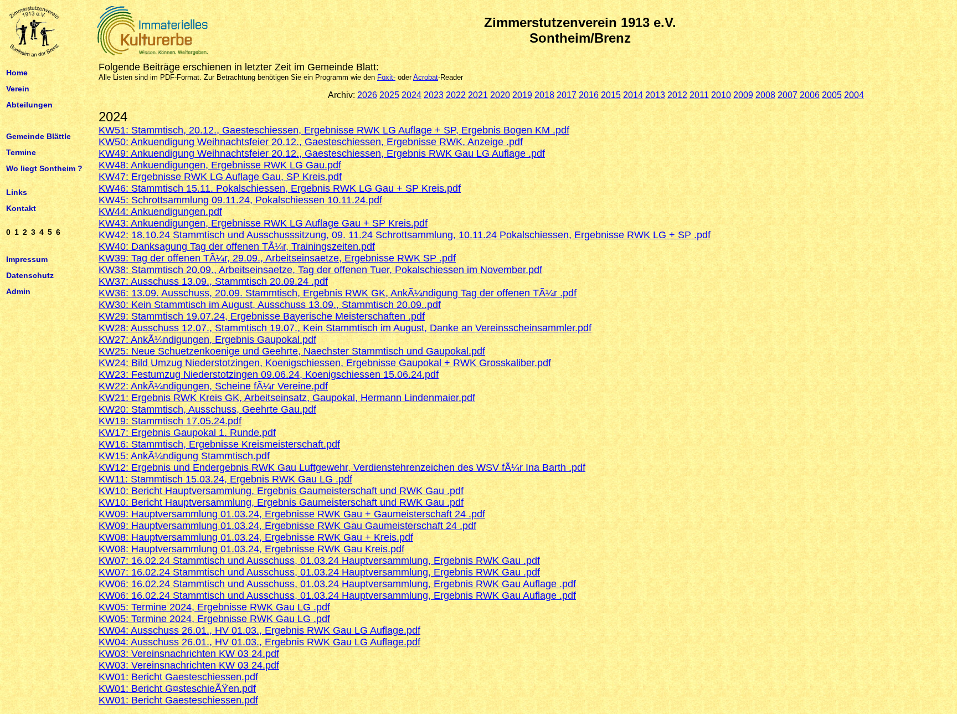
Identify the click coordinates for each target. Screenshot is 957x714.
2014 (633, 95)
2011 (699, 95)
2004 (854, 95)
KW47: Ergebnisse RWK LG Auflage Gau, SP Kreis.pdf (220, 176)
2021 (478, 95)
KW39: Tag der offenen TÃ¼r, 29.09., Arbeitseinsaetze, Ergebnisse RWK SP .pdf (277, 258)
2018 (544, 95)
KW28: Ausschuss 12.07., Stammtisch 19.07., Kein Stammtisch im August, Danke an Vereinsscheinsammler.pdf (345, 327)
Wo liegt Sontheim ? (44, 168)
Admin (18, 291)
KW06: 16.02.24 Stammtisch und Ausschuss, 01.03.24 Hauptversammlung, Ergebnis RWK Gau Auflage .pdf (337, 583)
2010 (721, 95)
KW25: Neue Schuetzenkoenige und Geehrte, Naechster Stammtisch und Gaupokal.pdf (292, 351)
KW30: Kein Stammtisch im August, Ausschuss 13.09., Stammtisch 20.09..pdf (270, 304)
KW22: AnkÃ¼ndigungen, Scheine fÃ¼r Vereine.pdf (213, 386)
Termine (21, 152)
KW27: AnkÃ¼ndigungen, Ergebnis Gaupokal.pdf (207, 339)
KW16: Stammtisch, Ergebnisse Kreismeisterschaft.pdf (219, 444)
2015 (611, 95)
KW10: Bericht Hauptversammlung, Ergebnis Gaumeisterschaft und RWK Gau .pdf (281, 490)
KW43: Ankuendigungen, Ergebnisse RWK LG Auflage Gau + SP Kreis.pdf (263, 223)
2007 (788, 95)
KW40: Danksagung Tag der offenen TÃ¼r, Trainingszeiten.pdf (237, 246)
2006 (810, 95)
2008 (765, 95)
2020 (500, 95)
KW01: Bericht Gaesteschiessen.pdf (178, 676)
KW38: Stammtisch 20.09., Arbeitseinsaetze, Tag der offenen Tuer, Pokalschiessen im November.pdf (320, 269)
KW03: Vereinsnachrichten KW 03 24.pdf (189, 653)
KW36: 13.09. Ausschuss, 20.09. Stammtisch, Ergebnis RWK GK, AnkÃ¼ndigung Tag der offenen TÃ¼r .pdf (338, 293)
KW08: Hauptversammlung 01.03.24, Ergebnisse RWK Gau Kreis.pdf (251, 548)
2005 (832, 95)
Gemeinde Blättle (38, 136)
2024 (411, 95)
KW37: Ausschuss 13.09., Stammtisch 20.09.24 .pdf (213, 281)
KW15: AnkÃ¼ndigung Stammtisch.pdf (184, 455)
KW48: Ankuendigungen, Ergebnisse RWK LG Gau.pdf (220, 165)
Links (16, 192)
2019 (522, 95)
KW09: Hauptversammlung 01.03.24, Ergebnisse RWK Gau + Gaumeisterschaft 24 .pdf (292, 514)
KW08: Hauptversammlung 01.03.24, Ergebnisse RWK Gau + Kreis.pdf (256, 537)
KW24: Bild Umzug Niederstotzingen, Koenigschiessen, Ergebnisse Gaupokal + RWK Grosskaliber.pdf (325, 362)
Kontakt (21, 208)
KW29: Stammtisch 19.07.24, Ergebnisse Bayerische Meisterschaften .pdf (262, 316)
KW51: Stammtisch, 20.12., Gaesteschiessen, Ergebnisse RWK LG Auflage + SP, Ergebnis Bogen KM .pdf (334, 130)
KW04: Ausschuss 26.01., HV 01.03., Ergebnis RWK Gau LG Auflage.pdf (259, 630)
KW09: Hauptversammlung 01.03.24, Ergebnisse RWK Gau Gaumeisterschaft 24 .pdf (287, 525)
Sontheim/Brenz (580, 37)
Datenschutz (30, 275)
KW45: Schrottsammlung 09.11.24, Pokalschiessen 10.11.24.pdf (240, 200)
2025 (389, 95)
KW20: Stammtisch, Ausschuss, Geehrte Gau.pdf (207, 409)
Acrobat (425, 77)
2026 (367, 95)
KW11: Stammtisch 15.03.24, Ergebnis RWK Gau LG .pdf (225, 479)
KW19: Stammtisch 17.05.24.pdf (170, 421)
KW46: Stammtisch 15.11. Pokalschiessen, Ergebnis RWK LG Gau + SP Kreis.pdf (280, 188)
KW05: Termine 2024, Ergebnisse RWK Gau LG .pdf (214, 607)
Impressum (27, 259)
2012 (677, 95)
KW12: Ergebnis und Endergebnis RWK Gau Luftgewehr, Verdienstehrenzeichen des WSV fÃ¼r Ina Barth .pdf (342, 467)
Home (17, 72)
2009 (743, 95)
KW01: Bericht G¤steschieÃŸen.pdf (177, 688)
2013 (655, 95)
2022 (456, 95)
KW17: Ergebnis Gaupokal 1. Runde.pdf (187, 432)
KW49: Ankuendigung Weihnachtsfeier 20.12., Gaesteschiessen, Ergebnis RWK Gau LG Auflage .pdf (322, 153)
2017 (567, 95)
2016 (589, 95)
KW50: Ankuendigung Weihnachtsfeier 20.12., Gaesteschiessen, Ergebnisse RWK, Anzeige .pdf (311, 141)
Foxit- (386, 77)
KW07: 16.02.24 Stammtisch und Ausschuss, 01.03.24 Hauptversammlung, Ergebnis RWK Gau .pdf (319, 560)
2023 (434, 95)
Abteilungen (29, 104)
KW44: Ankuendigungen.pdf (160, 211)
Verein (17, 88)
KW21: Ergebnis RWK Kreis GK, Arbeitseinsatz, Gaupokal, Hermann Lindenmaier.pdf (287, 397)
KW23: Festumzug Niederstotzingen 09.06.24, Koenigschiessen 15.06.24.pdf (269, 374)
